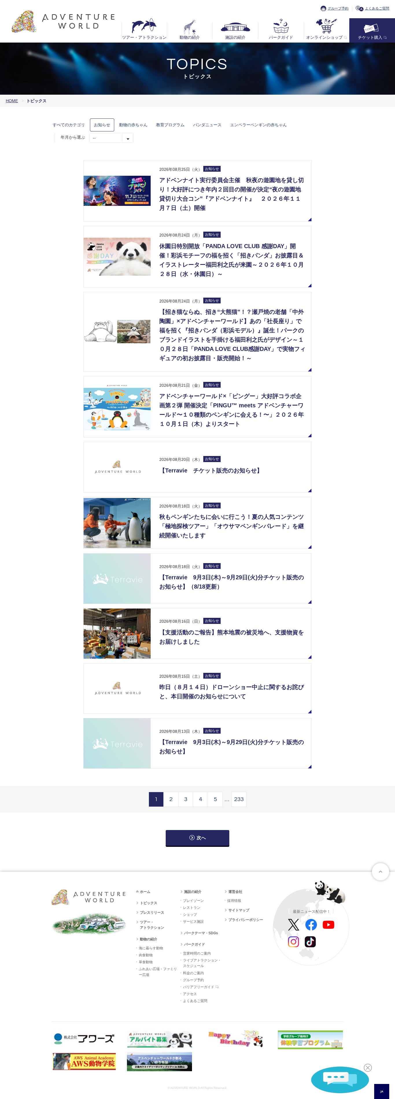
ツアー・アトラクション (144, 37)
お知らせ (102, 124)
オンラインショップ (324, 37)
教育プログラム (170, 124)
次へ (201, 837)
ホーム (145, 892)
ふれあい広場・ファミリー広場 (158, 972)
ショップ (190, 915)
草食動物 (146, 962)
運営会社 (235, 892)
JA (382, 1091)
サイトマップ (238, 910)
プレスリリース (152, 913)
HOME (12, 100)
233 (239, 799)
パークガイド (281, 37)
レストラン (191, 908)
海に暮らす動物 (151, 948)
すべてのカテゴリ (69, 124)
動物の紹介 (190, 37)
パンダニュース (207, 124)
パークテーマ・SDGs (201, 933)
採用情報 (234, 901)
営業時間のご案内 (197, 953)
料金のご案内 (193, 973)
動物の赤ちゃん (133, 124)
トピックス (148, 903)
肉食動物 (146, 955)
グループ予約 (338, 8)
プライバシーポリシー (245, 920)
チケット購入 (370, 37)
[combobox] (381, 1091)
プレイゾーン (193, 901)
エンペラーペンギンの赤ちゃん (258, 124)
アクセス (190, 994)
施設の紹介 (235, 37)
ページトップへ (380, 871)
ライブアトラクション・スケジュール (202, 963)
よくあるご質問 (377, 8)
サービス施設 (193, 922)
